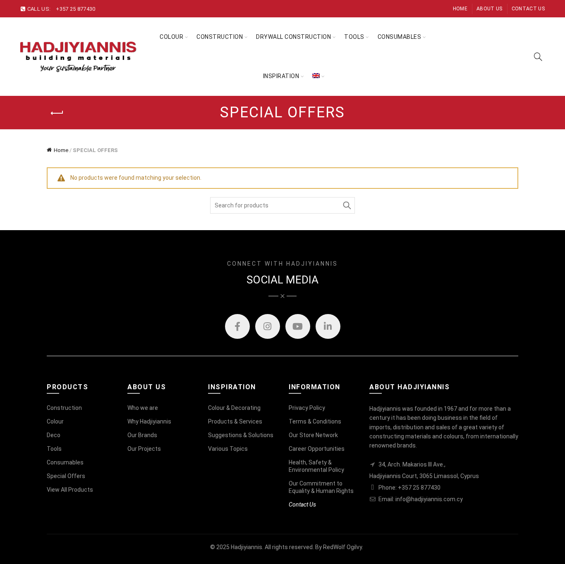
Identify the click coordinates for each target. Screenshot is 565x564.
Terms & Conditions (315, 421)
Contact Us (528, 9)
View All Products (70, 489)
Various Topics (228, 448)
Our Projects (144, 448)
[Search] (538, 56)
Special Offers (66, 476)
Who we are (142, 408)
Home (460, 9)
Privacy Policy (307, 408)
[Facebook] (237, 326)
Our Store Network (313, 435)
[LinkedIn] (328, 326)
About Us (489, 9)
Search (346, 205)
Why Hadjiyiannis (149, 421)
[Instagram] (267, 326)
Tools (54, 448)
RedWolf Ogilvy (342, 547)
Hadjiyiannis (246, 547)
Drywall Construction (293, 36)
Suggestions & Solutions (240, 435)
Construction (219, 36)
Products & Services (235, 421)
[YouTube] (297, 326)
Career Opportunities (317, 448)
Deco (53, 435)
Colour (171, 36)
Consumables (399, 36)
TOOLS (354, 36)
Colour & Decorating (234, 408)
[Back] (57, 113)
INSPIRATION (281, 76)
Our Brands (142, 435)
